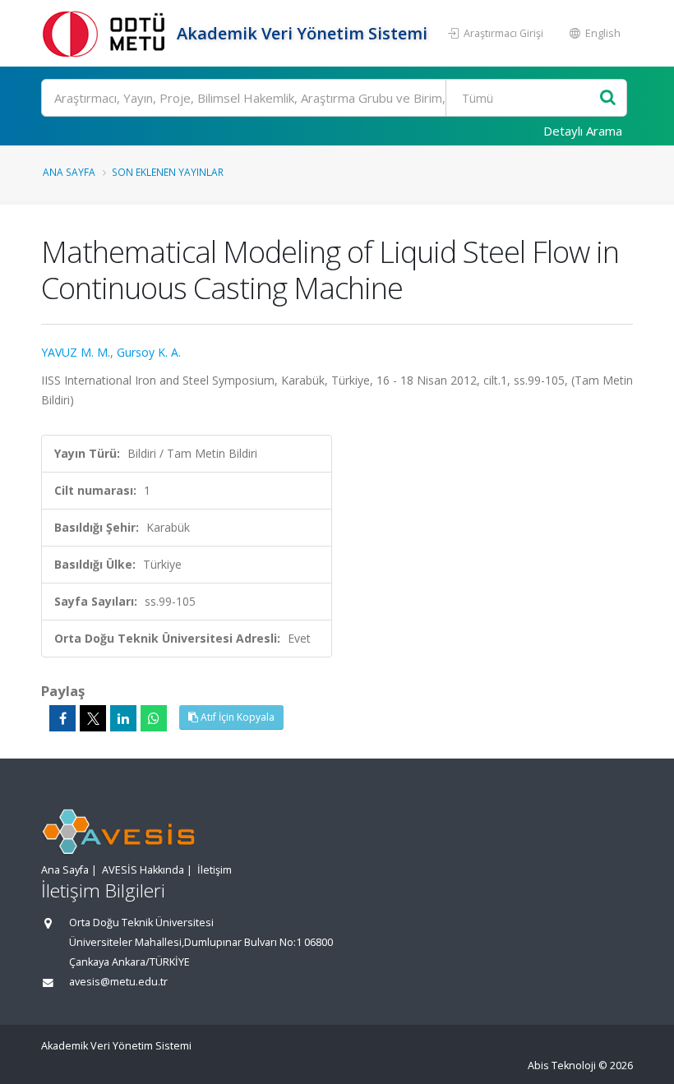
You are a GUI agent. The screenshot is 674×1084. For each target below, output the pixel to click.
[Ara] (607, 98)
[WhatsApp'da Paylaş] (154, 718)
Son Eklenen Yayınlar (168, 171)
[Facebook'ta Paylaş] (62, 718)
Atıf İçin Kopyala (236, 717)
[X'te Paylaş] (93, 718)
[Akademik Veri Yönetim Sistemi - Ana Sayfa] (107, 33)
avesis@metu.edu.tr (118, 982)
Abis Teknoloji (562, 1065)
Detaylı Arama (582, 130)
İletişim (214, 870)
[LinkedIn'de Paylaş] (123, 718)
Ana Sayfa (69, 171)
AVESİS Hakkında (143, 870)
